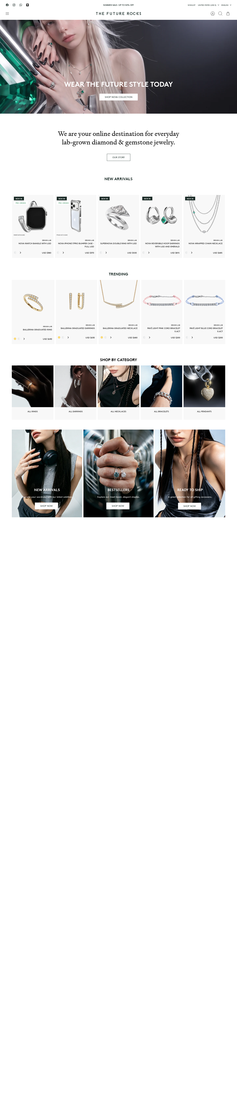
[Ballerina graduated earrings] (76, 300)
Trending (118, 274)
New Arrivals (118, 178)
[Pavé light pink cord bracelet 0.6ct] (162, 300)
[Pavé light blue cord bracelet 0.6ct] (204, 300)
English (224, 5)
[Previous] (82, 5)
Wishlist (191, 5)
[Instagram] (14, 5)
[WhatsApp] (20, 5)
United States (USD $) (207, 5)
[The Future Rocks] (118, 13)
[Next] (155, 5)
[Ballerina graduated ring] (33, 301)
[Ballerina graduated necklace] (119, 300)
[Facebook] (7, 5)
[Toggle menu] (9, 13)
